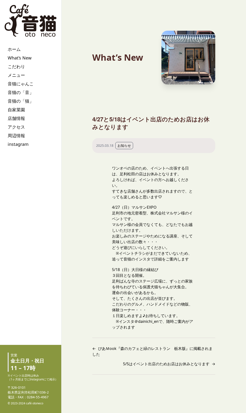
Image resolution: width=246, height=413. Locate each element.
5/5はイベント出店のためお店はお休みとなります (166, 363)
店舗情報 (16, 118)
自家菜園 (16, 109)
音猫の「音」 (21, 92)
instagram (18, 144)
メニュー (16, 75)
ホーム (14, 49)
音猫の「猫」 (21, 101)
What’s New (19, 58)
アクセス (16, 127)
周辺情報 (16, 135)
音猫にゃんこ (21, 84)
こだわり (16, 66)
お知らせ (124, 145)
